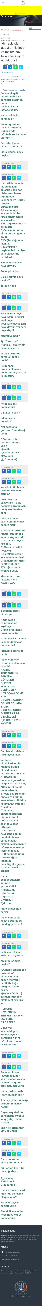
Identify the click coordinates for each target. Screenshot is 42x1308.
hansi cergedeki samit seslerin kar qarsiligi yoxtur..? (11, 921)
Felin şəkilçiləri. (10, 271)
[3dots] (40, 3)
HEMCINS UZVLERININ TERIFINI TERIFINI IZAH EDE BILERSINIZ (12, 1015)
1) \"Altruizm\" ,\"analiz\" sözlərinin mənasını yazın (13, 345)
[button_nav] (3, 3)
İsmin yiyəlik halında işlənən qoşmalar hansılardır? (13, 642)
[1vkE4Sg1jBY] (21, 14)
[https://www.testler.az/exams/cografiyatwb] (19, 387)
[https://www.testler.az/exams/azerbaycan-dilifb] (4, 167)
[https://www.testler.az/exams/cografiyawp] (14, 387)
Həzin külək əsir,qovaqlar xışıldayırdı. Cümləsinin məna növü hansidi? (11, 626)
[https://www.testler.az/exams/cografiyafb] (4, 387)
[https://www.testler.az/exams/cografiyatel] (9, 387)
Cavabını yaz (5, 30)
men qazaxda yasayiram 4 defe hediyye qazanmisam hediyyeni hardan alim (13, 506)
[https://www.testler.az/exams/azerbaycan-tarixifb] (4, 178)
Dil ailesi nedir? (10, 412)
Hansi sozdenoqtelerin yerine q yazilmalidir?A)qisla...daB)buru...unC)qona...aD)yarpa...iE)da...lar (11, 890)
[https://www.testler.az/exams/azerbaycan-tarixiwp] (14, 178)
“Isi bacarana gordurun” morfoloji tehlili (13, 430)
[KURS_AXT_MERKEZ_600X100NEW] (21, 9)
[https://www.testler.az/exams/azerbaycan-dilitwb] (19, 167)
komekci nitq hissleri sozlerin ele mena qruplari (13, 490)
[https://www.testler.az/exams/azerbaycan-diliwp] (14, 167)
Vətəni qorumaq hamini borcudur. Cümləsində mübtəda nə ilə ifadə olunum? (13, 131)
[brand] (21, 1288)
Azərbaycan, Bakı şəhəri (12, 1252)
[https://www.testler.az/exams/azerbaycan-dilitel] (9, 167)
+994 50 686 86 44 (11, 1256)
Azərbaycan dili (17, 30)
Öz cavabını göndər (7, 72)
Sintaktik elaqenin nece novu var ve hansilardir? (12, 1214)
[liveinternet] (21, 1299)
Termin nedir (8, 285)
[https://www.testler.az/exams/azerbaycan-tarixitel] (9, 178)
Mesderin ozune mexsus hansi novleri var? (10, 579)
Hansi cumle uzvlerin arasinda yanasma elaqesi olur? (13, 1193)
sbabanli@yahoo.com (12, 1259)
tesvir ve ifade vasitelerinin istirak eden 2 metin (12, 521)
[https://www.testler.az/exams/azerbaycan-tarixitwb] (19, 178)
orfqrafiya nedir (10, 335)
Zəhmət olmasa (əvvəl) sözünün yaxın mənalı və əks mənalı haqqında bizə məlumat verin (13, 1079)
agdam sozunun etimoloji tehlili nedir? (10, 357)
